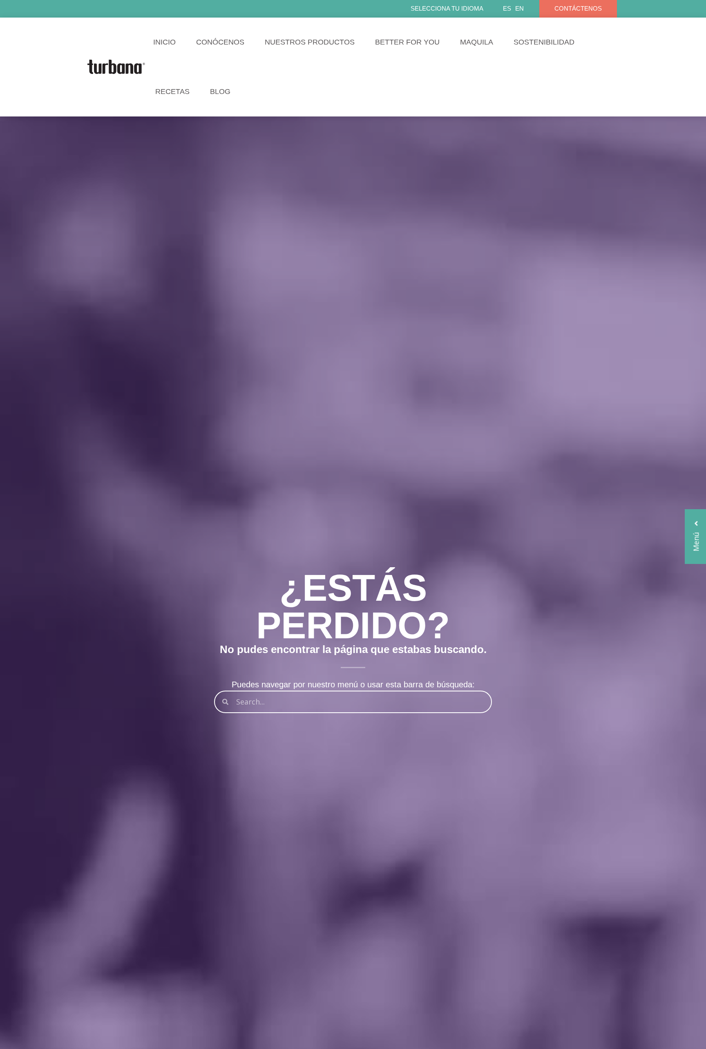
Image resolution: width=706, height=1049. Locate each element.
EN (519, 8)
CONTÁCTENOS (578, 8)
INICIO (164, 42)
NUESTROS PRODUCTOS (310, 42)
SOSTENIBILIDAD (544, 42)
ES (507, 8)
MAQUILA (476, 42)
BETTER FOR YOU (407, 42)
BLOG (220, 91)
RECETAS (172, 91)
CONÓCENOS (220, 42)
